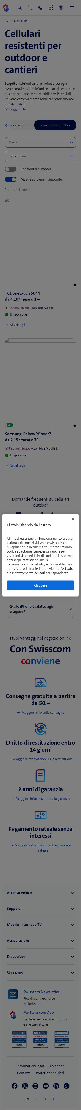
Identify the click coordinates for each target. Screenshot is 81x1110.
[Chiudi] (73, 518)
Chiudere (40, 585)
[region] (40, 555)
